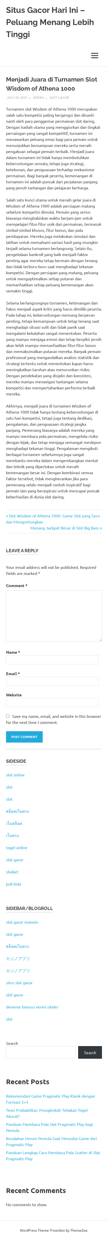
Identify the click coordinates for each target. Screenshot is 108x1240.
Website (14, 694)
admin (38, 97)
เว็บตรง (12, 835)
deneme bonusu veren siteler (32, 1006)
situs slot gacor (19, 982)
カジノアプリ (18, 958)
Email (13, 673)
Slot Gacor (59, 97)
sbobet (12, 871)
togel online (16, 847)
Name (13, 652)
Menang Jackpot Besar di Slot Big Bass (64, 527)
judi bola (13, 883)
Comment (16, 585)
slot (9, 786)
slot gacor (14, 859)
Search (12, 1043)
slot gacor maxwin (22, 921)
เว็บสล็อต (14, 823)
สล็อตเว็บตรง (17, 811)
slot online (15, 774)
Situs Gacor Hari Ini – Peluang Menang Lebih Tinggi (50, 22)
